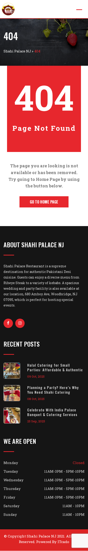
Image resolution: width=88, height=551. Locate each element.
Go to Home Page (44, 202)
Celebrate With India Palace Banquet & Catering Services (52, 412)
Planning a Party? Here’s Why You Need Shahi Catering (53, 390)
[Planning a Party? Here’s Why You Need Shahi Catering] (15, 393)
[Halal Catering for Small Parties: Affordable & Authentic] (15, 371)
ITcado (63, 541)
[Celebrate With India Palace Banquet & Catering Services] (15, 415)
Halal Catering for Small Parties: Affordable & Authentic (55, 367)
